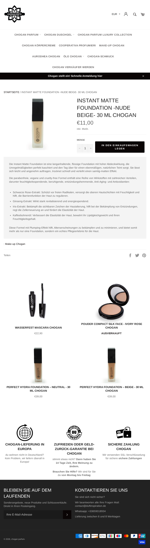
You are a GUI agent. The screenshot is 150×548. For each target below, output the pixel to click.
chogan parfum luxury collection (105, 34)
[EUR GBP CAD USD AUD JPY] (115, 15)
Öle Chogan (73, 56)
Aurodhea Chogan (46, 56)
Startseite (11, 92)
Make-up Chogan (111, 45)
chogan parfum (26, 34)
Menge (81, 140)
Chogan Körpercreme (39, 45)
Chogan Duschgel (58, 34)
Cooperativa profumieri (77, 45)
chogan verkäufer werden (73, 67)
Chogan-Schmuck (100, 56)
